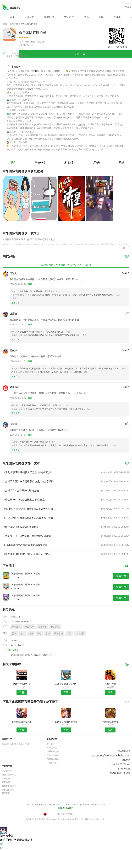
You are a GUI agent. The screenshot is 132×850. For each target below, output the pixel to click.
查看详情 (121, 575)
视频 (121, 162)
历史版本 (98, 162)
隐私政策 (13, 649)
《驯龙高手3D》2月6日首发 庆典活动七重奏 (26, 554)
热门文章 (69, 162)
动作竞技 (79, 633)
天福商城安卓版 (110, 721)
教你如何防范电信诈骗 (120, 772)
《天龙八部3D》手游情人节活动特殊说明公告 (27, 472)
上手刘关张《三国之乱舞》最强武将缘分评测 (27, 535)
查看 (21, 692)
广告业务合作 (53, 755)
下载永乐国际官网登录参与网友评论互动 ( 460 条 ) (66, 264)
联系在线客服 (124, 768)
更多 (126, 256)
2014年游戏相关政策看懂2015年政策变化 (25, 545)
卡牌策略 (16, 626)
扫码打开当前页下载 (117, 46)
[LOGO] (11, 7)
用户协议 (6, 778)
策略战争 (42, 626)
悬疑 (14, 633)
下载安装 (40, 41)
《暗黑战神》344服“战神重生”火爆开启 (24, 499)
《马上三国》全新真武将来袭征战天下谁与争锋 (28, 517)
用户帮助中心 (8, 770)
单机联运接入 (53, 762)
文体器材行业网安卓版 (66, 721)
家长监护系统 (8, 789)
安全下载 (79, 54)
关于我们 (51, 743)
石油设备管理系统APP (66, 684)
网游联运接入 (53, 758)
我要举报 (6, 793)
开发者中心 (52, 747)
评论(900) (39, 162)
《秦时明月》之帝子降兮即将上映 (21, 490)
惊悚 (31, 633)
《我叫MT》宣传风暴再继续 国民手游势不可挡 (28, 508)
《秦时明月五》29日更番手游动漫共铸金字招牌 (28, 481)
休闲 (69, 633)
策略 (22, 633)
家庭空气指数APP (22, 684)
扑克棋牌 (29, 626)
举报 (1, 846)
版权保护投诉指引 (10, 785)
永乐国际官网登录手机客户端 (15, 743)
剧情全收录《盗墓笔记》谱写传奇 (21, 526)
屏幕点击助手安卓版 (22, 721)
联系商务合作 (53, 751)
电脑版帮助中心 (9, 774)
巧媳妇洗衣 (110, 684)
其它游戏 (58, 633)
